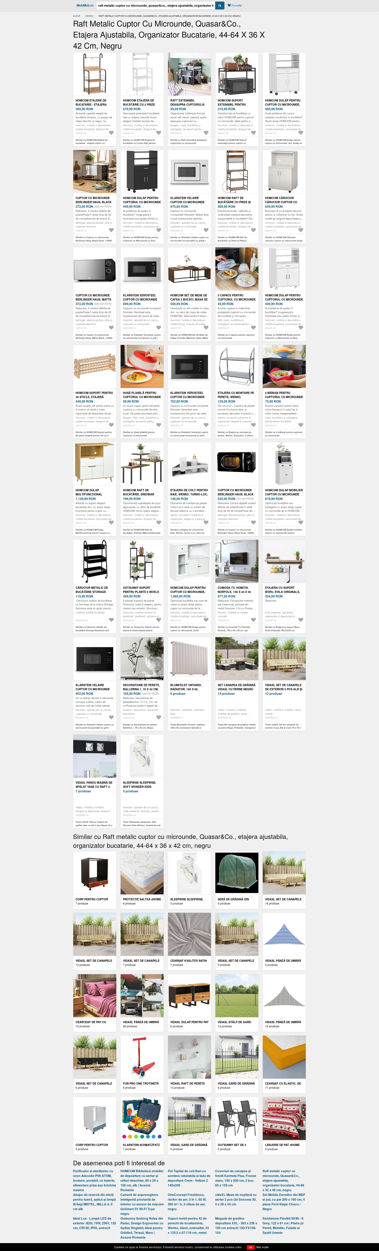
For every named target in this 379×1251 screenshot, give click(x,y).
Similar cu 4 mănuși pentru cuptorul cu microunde (283, 434)
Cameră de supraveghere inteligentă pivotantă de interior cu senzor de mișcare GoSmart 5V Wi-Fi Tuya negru (142, 1204)
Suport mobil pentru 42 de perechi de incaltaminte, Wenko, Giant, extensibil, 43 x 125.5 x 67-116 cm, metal (188, 1225)
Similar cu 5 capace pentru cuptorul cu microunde (236, 336)
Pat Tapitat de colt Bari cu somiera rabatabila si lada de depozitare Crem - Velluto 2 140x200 (189, 1178)
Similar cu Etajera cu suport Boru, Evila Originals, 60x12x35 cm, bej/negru (282, 630)
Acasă (76, 15)
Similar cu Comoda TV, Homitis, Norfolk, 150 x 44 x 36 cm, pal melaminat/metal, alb (234, 630)
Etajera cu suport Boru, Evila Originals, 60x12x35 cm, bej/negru (283, 592)
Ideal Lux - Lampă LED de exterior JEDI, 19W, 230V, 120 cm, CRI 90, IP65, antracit (94, 1223)
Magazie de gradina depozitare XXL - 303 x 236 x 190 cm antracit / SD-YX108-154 (236, 1225)
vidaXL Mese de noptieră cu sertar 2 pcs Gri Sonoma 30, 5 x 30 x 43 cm (236, 1199)
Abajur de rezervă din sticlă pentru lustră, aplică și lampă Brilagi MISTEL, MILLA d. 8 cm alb (94, 1201)
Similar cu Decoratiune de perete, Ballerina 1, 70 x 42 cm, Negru (140, 726)
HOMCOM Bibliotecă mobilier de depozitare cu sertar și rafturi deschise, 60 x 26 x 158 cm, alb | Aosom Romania (142, 1180)
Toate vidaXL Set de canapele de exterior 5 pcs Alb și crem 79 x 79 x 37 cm (283, 728)
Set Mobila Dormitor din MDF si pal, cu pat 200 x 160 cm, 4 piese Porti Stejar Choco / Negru (284, 1201)
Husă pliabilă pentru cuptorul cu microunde (142, 395)
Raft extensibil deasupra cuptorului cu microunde (187, 104)
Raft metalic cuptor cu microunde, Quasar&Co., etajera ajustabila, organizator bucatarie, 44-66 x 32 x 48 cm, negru (283, 1180)
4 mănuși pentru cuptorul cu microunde (284, 395)
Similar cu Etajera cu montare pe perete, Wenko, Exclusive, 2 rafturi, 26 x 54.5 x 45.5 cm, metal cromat (235, 435)
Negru (89, 15)
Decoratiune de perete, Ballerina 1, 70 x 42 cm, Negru (141, 689)
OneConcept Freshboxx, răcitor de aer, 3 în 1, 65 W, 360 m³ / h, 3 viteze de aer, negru (187, 1201)
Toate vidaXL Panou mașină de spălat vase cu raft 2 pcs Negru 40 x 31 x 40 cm (94, 825)
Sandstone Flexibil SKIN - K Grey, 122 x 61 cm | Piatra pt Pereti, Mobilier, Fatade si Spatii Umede (283, 1225)
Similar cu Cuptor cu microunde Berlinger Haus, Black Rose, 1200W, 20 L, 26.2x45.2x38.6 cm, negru (236, 533)
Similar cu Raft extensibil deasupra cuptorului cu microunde (188, 141)
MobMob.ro (85, 5)
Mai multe (262, 1247)
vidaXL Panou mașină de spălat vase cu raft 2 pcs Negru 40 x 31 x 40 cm (95, 786)
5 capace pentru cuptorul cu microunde (237, 297)
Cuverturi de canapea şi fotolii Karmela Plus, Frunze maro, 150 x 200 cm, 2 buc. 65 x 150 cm (235, 1178)
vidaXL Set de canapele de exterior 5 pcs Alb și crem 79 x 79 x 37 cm (283, 689)
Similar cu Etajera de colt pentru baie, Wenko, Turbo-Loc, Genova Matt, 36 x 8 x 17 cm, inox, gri (187, 533)
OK (250, 1247)
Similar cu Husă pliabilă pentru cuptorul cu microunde (139, 434)
